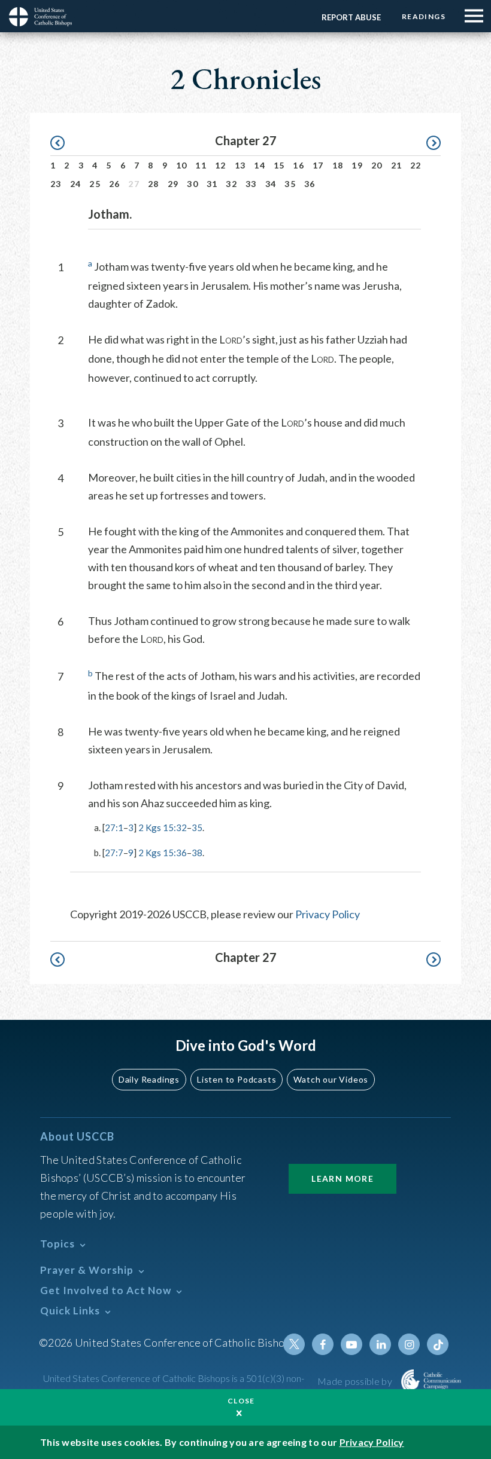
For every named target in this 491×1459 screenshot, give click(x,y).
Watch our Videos (330, 1079)
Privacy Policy (327, 914)
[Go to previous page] (63, 143)
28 (153, 184)
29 (173, 184)
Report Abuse (351, 17)
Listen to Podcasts (236, 1079)
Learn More (342, 1178)
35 (290, 184)
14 (259, 165)
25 (95, 184)
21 (396, 165)
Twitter (294, 1344)
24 (75, 184)
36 (310, 184)
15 (279, 165)
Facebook (323, 1344)
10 (181, 165)
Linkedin (380, 1344)
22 (416, 165)
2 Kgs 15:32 (162, 827)
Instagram (409, 1344)
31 (212, 184)
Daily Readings (149, 1079)
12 (220, 165)
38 (197, 852)
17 (318, 165)
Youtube (351, 1344)
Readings (423, 16)
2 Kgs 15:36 (162, 852)
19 (357, 165)
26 (114, 184)
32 (231, 184)
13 (240, 165)
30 (192, 184)
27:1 (114, 827)
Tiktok (437, 1344)
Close (241, 1400)
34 (271, 184)
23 (56, 184)
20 (377, 165)
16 (298, 165)
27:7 (114, 852)
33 (251, 184)
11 (201, 165)
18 (338, 165)
